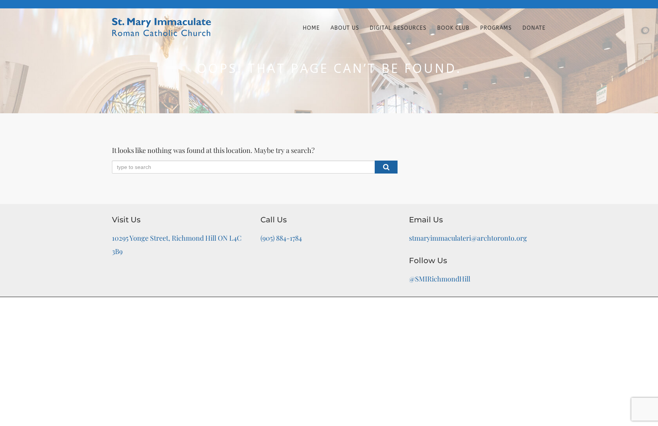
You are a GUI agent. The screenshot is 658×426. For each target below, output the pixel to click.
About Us (345, 28)
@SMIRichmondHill (439, 278)
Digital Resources (398, 28)
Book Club (453, 28)
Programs (496, 28)
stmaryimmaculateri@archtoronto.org (468, 238)
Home (311, 28)
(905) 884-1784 (281, 238)
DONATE (534, 28)
